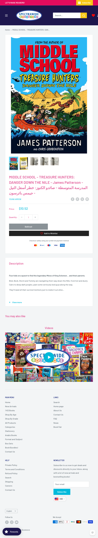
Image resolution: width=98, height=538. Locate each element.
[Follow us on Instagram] (12, 522)
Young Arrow (15, 199)
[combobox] (59, 499)
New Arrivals (10, 406)
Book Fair (57, 427)
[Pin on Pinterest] (77, 199)
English (9, 511)
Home (7, 30)
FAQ (55, 418)
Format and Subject (13, 439)
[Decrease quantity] (21, 217)
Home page (58, 406)
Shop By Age (10, 414)
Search (56, 402)
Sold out (28, 226)
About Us (57, 410)
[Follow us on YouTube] (16, 522)
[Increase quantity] (35, 217)
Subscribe (86, 3)
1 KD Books (10, 410)
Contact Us (10, 451)
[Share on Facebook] (72, 199)
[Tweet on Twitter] (82, 199)
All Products (10, 423)
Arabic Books (11, 435)
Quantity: (13, 217)
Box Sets (9, 443)
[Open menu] (6, 15)
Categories (10, 427)
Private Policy (11, 465)
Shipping (9, 481)
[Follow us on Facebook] (7, 522)
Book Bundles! (11, 447)
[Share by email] (87, 199)
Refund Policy (11, 473)
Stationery (10, 431)
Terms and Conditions (15, 469)
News (55, 423)
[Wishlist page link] (93, 15)
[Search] (84, 15)
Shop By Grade (11, 418)
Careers (8, 485)
